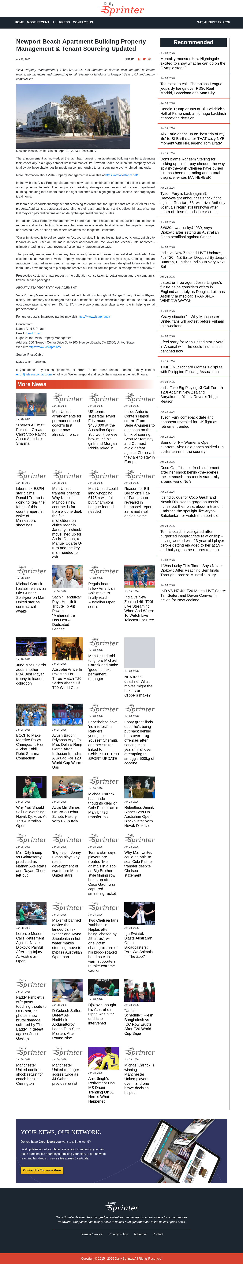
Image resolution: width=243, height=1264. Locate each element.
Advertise (140, 1234)
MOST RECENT (38, 22)
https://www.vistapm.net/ (121, 175)
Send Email (33, 333)
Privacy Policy (118, 1234)
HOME (19, 22)
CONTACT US (83, 22)
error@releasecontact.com (34, 374)
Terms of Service (91, 1234)
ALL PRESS (61, 22)
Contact (158, 1234)
